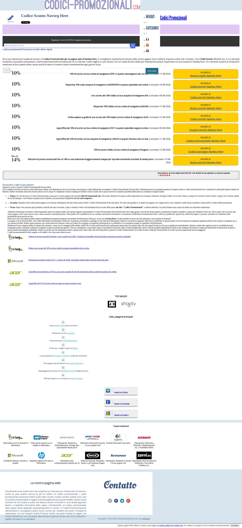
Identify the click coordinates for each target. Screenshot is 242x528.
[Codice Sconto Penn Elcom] (92, 441)
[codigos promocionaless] (147, 45)
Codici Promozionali (173, 18)
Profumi (79, 378)
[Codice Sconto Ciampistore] (66, 441)
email (111, 501)
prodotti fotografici (70, 341)
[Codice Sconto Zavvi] (144, 458)
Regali (71, 378)
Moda (75, 348)
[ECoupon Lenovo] (118, 458)
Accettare (234, 525)
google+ (129, 501)
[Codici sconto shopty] (128, 307)
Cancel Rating (159, 175)
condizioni (146, 519)
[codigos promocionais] (147, 50)
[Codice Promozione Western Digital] (41, 441)
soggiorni (71, 333)
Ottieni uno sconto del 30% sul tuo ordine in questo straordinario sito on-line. (58, 248)
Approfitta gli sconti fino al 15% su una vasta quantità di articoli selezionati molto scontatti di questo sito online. (72, 272)
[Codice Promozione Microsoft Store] (15, 458)
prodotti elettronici (75, 363)
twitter (123, 501)
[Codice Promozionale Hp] (41, 458)
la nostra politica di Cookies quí (170, 525)
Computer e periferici (61, 356)
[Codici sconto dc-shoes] (111, 307)
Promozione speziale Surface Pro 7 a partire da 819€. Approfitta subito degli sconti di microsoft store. (68, 260)
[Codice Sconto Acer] (66, 458)
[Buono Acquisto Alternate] (144, 441)
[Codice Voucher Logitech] (118, 441)
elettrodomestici (67, 371)
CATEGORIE (152, 28)
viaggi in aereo (59, 325)
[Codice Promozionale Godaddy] (15, 441)
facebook (117, 501)
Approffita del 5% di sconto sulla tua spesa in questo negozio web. (54, 283)
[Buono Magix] (92, 458)
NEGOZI (150, 16)
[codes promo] (147, 39)
